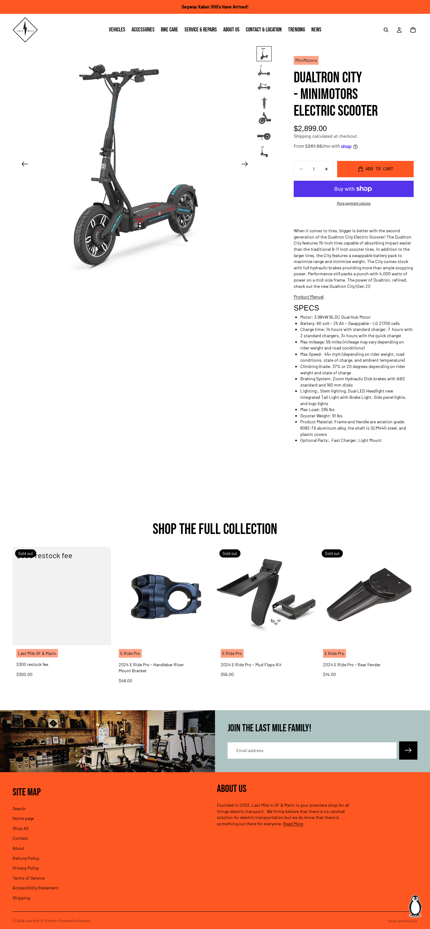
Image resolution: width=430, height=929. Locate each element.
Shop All (20, 828)
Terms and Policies (402, 921)
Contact (20, 838)
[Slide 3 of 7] (264, 86)
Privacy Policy (26, 868)
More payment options (354, 203)
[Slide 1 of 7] (264, 54)
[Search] (386, 30)
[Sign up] (408, 750)
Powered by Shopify (75, 920)
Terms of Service (29, 877)
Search (19, 808)
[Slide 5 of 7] (264, 119)
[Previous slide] (23, 165)
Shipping (21, 897)
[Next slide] (247, 165)
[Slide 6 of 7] (264, 135)
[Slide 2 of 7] (264, 70)
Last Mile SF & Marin (41, 920)
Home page (23, 818)
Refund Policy (26, 857)
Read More (293, 823)
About (19, 848)
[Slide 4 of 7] (264, 103)
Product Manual (309, 296)
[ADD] (203, 635)
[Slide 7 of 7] (264, 152)
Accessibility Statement (35, 887)
